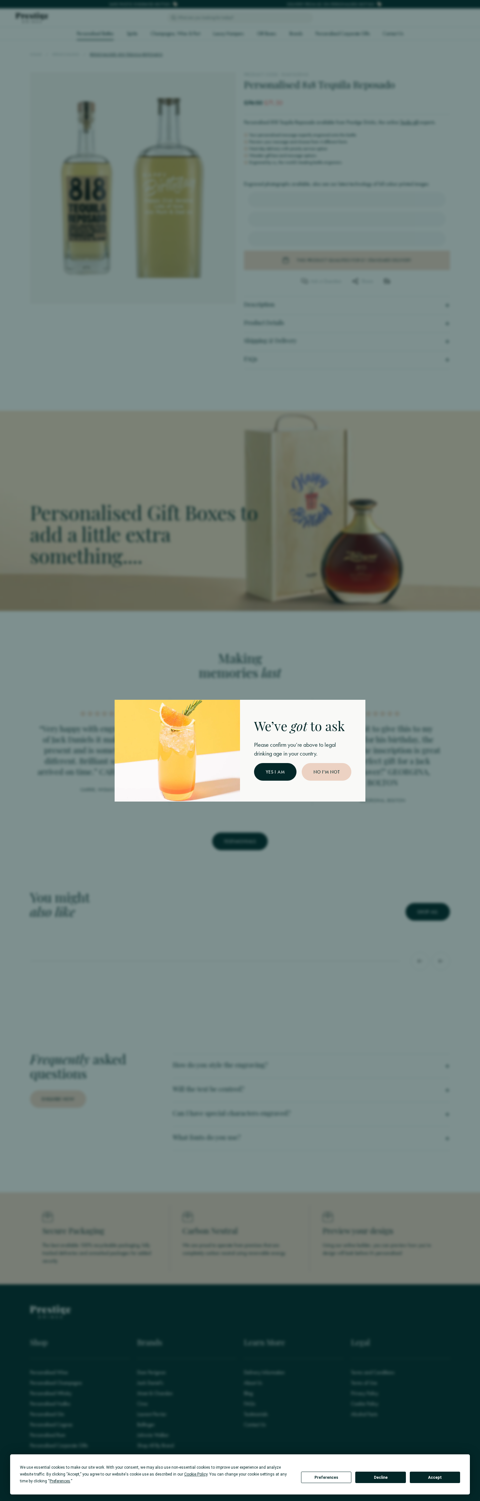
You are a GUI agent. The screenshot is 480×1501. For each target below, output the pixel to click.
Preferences (326, 1477)
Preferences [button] (60, 1481)
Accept (435, 1477)
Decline (381, 1477)
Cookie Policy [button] (195, 1474)
